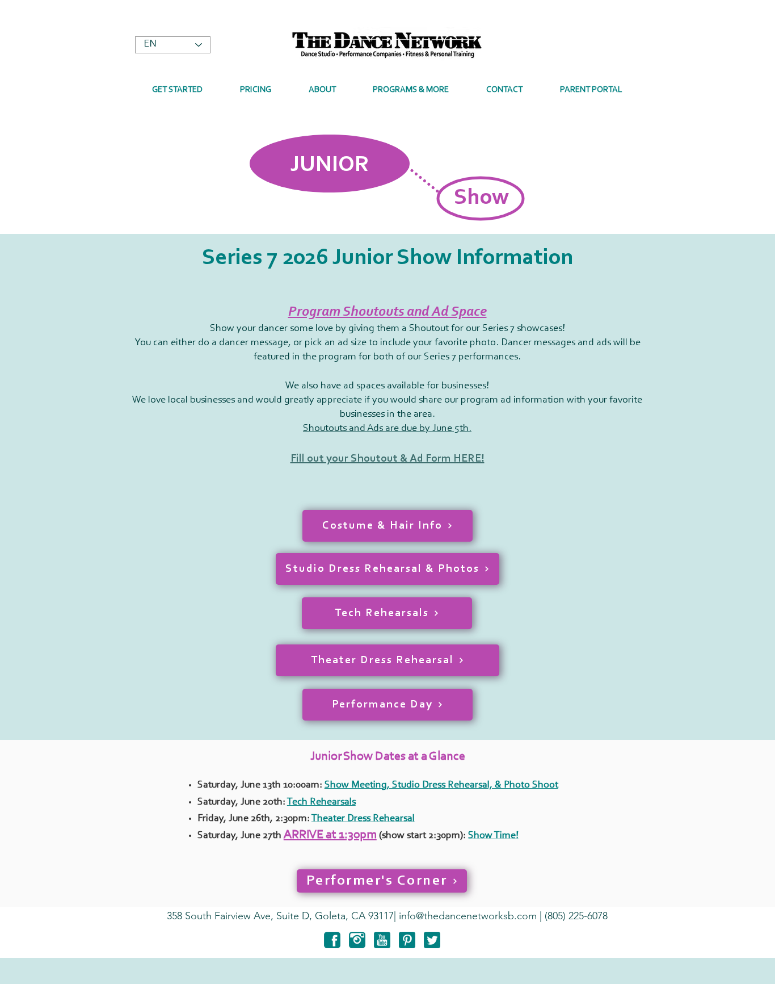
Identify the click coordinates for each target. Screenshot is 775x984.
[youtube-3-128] (382, 940)
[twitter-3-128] (432, 940)
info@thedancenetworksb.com (468, 916)
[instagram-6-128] (357, 940)
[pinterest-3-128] (407, 940)
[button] (322, 90)
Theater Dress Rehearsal (363, 819)
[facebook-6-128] (332, 940)
